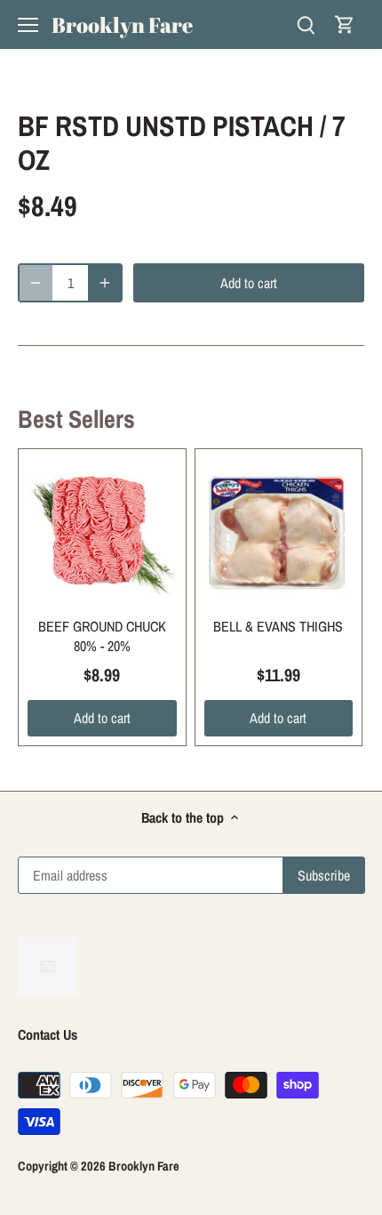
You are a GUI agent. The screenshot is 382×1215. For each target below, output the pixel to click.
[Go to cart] (344, 24)
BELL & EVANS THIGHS (278, 626)
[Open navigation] (28, 25)
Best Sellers (76, 419)
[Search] (305, 24)
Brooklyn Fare (122, 25)
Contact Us (47, 1034)
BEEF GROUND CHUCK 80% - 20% (102, 636)
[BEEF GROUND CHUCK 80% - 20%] (102, 533)
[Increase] (105, 283)
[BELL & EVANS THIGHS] (279, 533)
